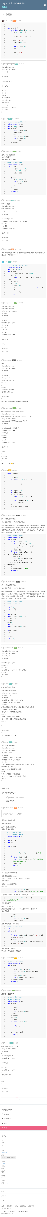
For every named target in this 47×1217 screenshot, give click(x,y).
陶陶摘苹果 (19, 3)
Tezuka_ (7, 1043)
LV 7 (10, 470)
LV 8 (14, 21)
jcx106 (6, 119)
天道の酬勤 (7, 200)
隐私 (16, 1206)
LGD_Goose (8, 990)
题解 (5, 1128)
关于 (2, 1206)
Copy (43, 24)
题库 (11, 3)
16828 (3, 1163)
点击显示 (4, 1152)
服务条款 (23, 1206)
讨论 (5, 1123)
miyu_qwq (7, 249)
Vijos (5, 3)
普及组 (13, 1157)
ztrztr (6, 262)
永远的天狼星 (8, 408)
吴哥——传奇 (8, 21)
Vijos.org (13, 1211)
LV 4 (16, 64)
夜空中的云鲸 (8, 151)
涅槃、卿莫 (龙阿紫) (10, 515)
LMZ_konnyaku (9, 303)
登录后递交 (7, 1118)
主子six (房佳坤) (9, 958)
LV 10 (14, 360)
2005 (8, 1157)
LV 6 (14, 151)
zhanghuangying (9, 64)
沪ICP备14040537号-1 (7, 1214)
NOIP (3, 1157)
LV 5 (15, 303)
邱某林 (6, 684)
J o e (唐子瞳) (8, 360)
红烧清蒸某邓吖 (14, 797)
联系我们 (9, 1206)
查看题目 (7, 1114)
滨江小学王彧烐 (9, 648)
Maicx (6, 470)
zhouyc (6, 1183)
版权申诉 (31, 1206)
